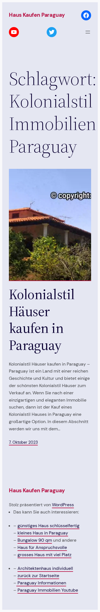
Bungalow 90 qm (35, 540)
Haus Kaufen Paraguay (37, 14)
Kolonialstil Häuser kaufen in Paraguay (42, 320)
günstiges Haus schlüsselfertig (48, 526)
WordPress (63, 505)
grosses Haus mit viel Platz (44, 555)
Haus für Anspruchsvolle (42, 547)
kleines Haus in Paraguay (43, 533)
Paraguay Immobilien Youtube (48, 590)
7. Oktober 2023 (23, 442)
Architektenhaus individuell (45, 568)
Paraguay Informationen (41, 583)
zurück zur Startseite (38, 576)
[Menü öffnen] (87, 32)
